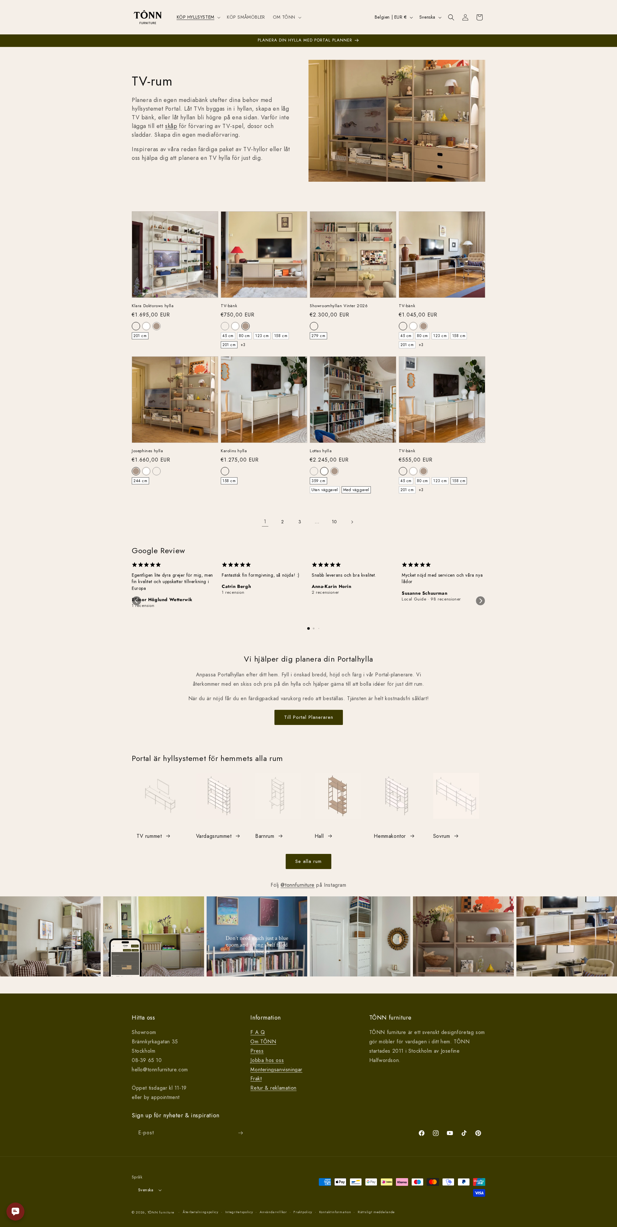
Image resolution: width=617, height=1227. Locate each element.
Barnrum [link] (264, 836)
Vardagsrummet (214, 836)
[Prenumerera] (240, 1133)
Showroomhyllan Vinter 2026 (339, 306)
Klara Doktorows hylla (153, 306)
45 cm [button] (228, 336)
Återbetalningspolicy (201, 1211)
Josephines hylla (147, 451)
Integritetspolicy (239, 1211)
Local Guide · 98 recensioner (431, 599)
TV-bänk (229, 306)
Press (257, 1051)
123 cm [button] (262, 336)
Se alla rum (308, 861)
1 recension (143, 606)
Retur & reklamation (273, 1088)
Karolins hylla (234, 451)
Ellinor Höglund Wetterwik (162, 599)
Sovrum (441, 836)
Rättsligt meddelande (376, 1211)
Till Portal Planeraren (308, 717)
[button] (198, 17)
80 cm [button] (244, 336)
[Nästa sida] (352, 522)
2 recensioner (325, 592)
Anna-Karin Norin (332, 586)
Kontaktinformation (335, 1211)
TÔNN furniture (161, 1212)
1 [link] (265, 521)
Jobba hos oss (267, 1060)
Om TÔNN (263, 1041)
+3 (243, 345)
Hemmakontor (390, 836)
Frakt (256, 1078)
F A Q (257, 1032)
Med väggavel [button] (356, 490)
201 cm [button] (140, 336)
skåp (171, 126)
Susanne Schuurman (424, 593)
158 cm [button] (281, 336)
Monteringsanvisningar (276, 1069)
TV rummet (149, 836)
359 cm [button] (318, 481)
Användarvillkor (273, 1211)
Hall (319, 836)
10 (334, 521)
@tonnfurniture (297, 885)
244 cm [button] (140, 481)
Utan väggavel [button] (324, 490)
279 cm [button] (318, 336)
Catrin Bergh (236, 586)
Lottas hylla (321, 451)
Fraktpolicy (302, 1211)
